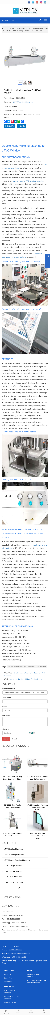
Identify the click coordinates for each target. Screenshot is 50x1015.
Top (43, 1012)
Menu (31, 1012)
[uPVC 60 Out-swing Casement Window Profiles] (37, 820)
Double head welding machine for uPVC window (27, 667)
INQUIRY (10, 126)
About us (7, 974)
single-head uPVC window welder (28, 181)
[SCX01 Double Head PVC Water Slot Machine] (12, 820)
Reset (14, 739)
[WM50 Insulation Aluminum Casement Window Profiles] (37, 792)
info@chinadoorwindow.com (19, 926)
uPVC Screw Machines (13, 877)
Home (6, 28)
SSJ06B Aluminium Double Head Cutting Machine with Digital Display (37, 778)
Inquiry (18, 1012)
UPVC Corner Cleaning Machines (17, 860)
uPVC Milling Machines (13, 866)
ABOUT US (9, 970)
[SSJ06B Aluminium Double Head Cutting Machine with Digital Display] (37, 763)
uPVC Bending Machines (13, 871)
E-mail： (5, 706)
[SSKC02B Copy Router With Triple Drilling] (12, 792)
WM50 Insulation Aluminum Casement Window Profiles (37, 807)
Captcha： (6, 729)
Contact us (8, 978)
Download (8, 981)
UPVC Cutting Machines (13, 849)
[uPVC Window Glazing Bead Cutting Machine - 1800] (12, 763)
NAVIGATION (8, 20)
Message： (6, 715)
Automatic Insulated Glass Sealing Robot (26, 679)
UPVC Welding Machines (38, 28)
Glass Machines (10, 1002)
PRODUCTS (9, 986)
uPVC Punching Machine (13, 882)
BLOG (29, 970)
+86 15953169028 (19, 923)
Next (43, 58)
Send (6, 739)
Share (6, 1013)
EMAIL (22, 126)
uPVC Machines (18, 28)
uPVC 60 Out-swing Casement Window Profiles (37, 835)
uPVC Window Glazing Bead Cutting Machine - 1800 (12, 778)
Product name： (8, 689)
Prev (7, 58)
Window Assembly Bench (14, 888)
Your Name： (7, 697)
